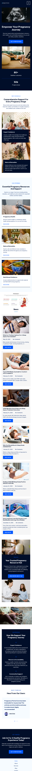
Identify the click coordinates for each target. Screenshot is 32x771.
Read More (8, 347)
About (16, 763)
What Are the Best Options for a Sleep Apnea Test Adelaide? (14, 335)
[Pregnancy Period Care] (5, 3)
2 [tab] (16, 721)
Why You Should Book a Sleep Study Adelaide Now (13, 445)
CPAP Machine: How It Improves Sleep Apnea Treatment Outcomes (14, 409)
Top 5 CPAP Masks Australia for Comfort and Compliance (15, 372)
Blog (16, 768)
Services (16, 765)
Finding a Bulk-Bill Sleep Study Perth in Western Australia (14, 482)
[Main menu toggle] (28, 3)
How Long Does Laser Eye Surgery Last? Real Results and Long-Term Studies (15, 519)
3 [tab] (17, 721)
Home (16, 761)
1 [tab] (14, 721)
